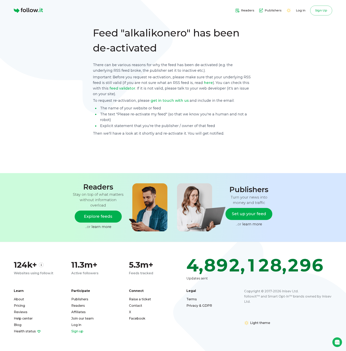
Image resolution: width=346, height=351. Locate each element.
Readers (78, 306)
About (19, 299)
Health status (25, 331)
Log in (300, 10)
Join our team (82, 318)
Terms (191, 299)
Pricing (19, 306)
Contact (135, 306)
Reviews (20, 312)
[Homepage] (28, 10)
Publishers (79, 299)
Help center (23, 318)
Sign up (77, 331)
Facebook (137, 318)
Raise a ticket (140, 299)
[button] (337, 342)
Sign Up (321, 10)
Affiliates (78, 312)
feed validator (122, 88)
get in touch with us (170, 100)
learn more (101, 227)
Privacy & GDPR (199, 306)
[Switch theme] (288, 10)
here (208, 83)
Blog (17, 325)
